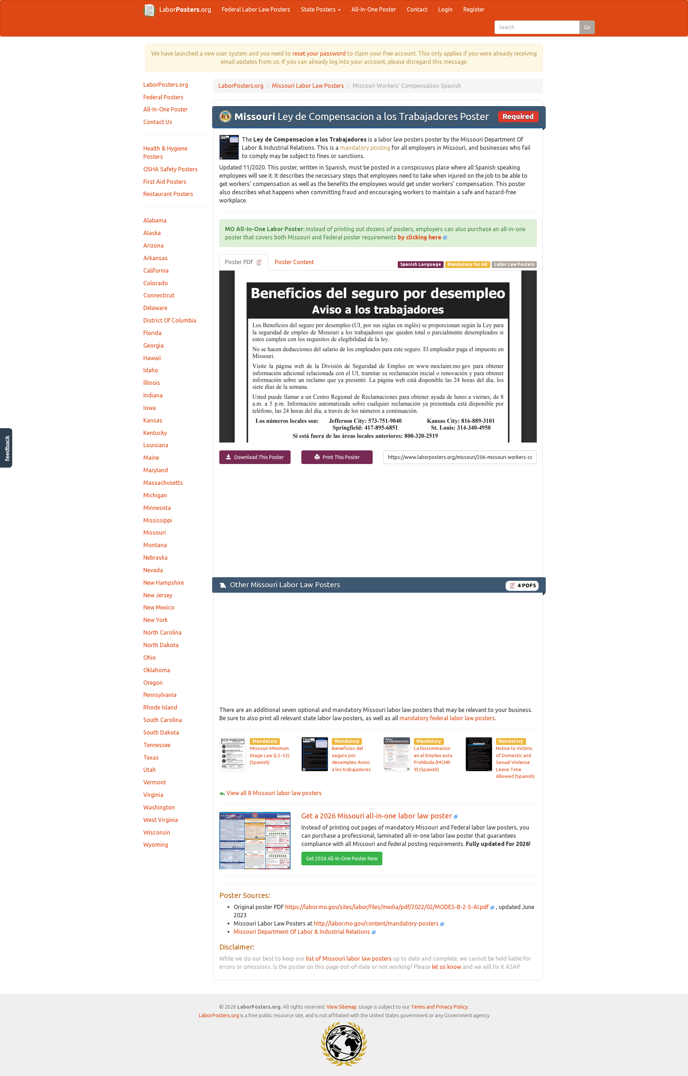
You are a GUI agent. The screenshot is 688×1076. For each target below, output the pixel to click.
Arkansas (155, 258)
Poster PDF (240, 262)
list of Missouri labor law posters (349, 958)
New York (155, 620)
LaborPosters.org (165, 84)
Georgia (153, 345)
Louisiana (155, 445)
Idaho (150, 370)
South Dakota (161, 732)
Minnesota (157, 507)
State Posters (319, 9)
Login (445, 9)
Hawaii (152, 358)
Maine (151, 457)
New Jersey (157, 595)
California (156, 270)
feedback (7, 448)
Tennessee (157, 745)
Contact (417, 9)
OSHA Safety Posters (170, 169)
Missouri (154, 532)
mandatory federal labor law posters (447, 718)
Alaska (152, 233)
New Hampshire (163, 582)
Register (473, 9)
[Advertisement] (378, 520)
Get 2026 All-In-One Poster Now (342, 858)
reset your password (319, 53)
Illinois (151, 382)
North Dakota (161, 645)
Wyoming (155, 844)
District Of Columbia (169, 320)
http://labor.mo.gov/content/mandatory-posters (377, 923)
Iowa (149, 408)
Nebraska (155, 557)
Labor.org (185, 9)
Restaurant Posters (168, 194)
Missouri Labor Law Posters (308, 85)
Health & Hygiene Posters (165, 152)
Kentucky (155, 433)
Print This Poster (340, 457)
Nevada (153, 570)
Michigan (155, 495)
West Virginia (160, 820)
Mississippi (157, 520)
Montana (155, 545)
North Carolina (162, 632)
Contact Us (157, 122)
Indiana (153, 395)
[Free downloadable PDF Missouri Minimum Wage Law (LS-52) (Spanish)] (232, 753)
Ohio (149, 657)
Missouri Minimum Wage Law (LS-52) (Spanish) (270, 755)
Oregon (153, 682)
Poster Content (294, 262)
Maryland (155, 470)
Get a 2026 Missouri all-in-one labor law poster (377, 816)
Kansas (152, 420)
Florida (152, 333)
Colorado (155, 283)
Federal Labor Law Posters (256, 9)
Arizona (153, 245)
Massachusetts (163, 482)
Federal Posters (163, 97)
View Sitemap (341, 1007)
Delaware (155, 308)
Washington (159, 807)
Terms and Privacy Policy (439, 1007)
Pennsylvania (160, 695)
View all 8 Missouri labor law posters (274, 793)
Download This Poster (257, 457)
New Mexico (159, 607)
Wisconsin (156, 832)
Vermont (154, 782)
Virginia (153, 795)
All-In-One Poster (374, 9)
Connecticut (159, 295)
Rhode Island (160, 707)
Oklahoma (156, 670)
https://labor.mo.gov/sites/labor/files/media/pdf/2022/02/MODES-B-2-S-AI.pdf (387, 907)
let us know (446, 966)
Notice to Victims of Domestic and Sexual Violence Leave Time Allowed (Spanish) (515, 762)
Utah (149, 769)
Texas (151, 757)
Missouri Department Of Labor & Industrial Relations (303, 931)
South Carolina (162, 720)
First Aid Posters (164, 181)
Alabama (155, 220)
